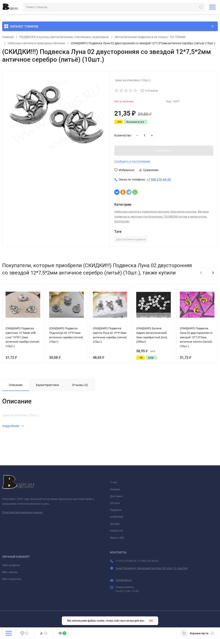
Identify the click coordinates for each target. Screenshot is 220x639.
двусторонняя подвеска (131, 239)
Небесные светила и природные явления (36, 43)
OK (151, 620)
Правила (115, 510)
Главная (8, 36)
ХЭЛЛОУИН (121, 221)
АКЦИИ (114, 524)
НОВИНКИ (116, 516)
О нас (113, 482)
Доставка (116, 496)
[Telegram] (128, 192)
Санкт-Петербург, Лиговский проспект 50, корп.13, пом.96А (152, 568)
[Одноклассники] (122, 192)
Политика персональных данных (22, 512)
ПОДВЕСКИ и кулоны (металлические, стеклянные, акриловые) (64, 36)
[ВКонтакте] (116, 192)
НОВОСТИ (116, 530)
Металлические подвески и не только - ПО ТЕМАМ (150, 36)
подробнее (11, 426)
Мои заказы (10, 572)
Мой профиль (11, 565)
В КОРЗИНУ (164, 150)
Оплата (115, 503)
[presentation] (201, 272)
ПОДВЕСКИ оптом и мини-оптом (185, 216)
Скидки (115, 489)
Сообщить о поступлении (132, 161)
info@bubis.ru (124, 580)
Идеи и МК (117, 537)
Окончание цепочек (183, 211)
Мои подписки (11, 579)
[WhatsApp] (135, 192)
